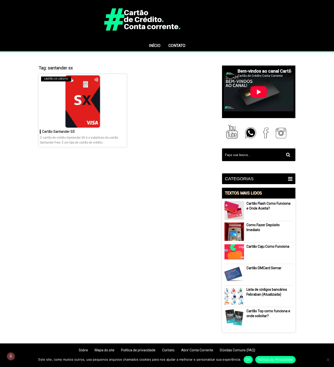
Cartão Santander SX (58, 131)
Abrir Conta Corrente (197, 350)
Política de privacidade (138, 350)
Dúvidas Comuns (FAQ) (237, 350)
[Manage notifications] (11, 356)
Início (154, 45)
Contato (176, 45)
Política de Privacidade (275, 359)
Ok (248, 359)
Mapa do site (104, 350)
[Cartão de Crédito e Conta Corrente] (167, 38)
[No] (327, 359)
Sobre (83, 350)
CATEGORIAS (239, 178)
